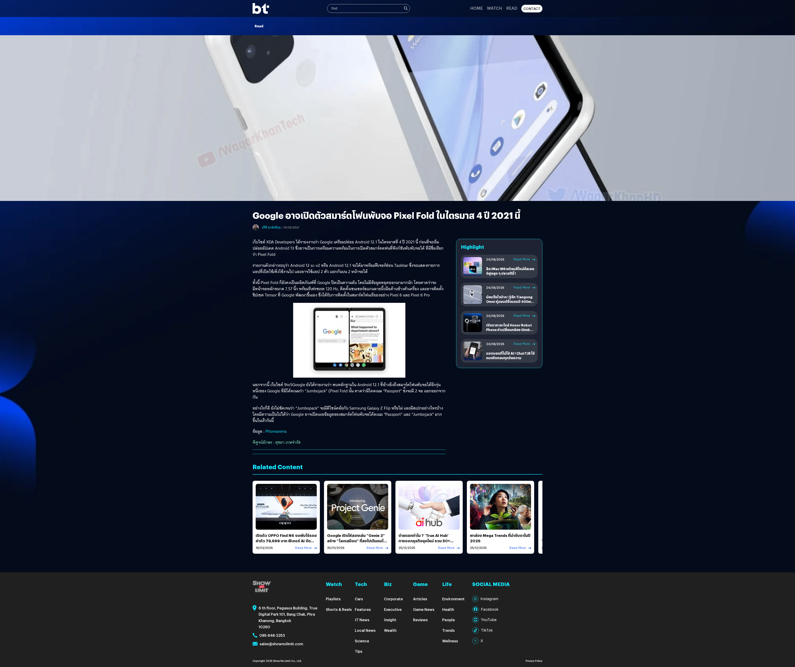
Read (511, 8)
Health (448, 609)
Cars (359, 598)
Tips (358, 651)
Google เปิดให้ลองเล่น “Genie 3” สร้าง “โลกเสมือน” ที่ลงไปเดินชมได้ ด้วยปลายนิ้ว (356, 540)
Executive (393, 609)
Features (363, 609)
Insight (390, 619)
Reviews (420, 619)
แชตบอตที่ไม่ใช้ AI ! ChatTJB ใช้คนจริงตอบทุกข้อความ (510, 355)
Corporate (393, 598)
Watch (494, 8)
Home (476, 8)
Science (362, 640)
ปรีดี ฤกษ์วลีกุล (271, 227)
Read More (521, 259)
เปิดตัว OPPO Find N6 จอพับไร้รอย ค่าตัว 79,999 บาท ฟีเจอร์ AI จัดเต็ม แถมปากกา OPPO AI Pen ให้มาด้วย (286, 543)
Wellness (450, 640)
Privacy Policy (534, 660)
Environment (453, 598)
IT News (362, 619)
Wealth (390, 630)
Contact (532, 8)
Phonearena (276, 431)
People (448, 619)
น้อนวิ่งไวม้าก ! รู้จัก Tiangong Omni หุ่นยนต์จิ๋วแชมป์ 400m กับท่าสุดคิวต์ (509, 302)
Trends (448, 630)
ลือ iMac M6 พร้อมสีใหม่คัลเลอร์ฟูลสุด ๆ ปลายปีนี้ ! (510, 271)
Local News (365, 630)
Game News (423, 609)
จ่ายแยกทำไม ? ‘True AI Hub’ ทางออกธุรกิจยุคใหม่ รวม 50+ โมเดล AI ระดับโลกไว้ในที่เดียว (425, 540)
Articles (420, 598)
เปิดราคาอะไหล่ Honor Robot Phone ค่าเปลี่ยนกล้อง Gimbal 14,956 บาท (509, 330)
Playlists (333, 598)
